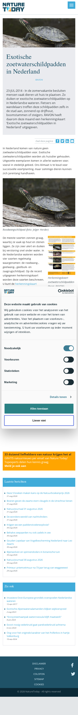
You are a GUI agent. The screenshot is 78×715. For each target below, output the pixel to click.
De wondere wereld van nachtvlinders (27, 516)
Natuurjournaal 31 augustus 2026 (25, 508)
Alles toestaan (39, 408)
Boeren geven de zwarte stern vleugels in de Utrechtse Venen (39, 500)
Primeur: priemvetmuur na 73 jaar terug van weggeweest (37, 567)
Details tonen (58, 396)
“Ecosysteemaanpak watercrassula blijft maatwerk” (34, 616)
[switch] (68, 359)
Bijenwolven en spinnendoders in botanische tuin (33, 552)
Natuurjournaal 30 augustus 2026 (25, 559)
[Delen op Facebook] (57, 141)
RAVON (39, 79)
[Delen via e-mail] (72, 141)
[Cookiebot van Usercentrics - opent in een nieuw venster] (58, 291)
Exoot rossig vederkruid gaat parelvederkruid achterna (36, 624)
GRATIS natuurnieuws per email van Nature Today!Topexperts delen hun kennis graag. (36, 462)
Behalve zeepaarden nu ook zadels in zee (29, 532)
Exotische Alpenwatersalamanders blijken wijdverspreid (36, 608)
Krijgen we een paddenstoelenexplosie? (28, 524)
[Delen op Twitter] (62, 141)
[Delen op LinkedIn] (67, 141)
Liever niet (39, 420)
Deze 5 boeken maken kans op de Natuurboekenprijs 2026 (38, 493)
